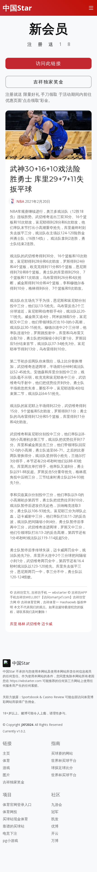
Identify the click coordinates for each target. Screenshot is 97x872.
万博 (54, 840)
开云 (54, 833)
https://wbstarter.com (26, 681)
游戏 (6, 767)
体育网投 (10, 811)
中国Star (17, 8)
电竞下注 (10, 833)
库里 (13, 623)
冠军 (54, 811)
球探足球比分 (62, 767)
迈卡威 (47, 623)
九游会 (56, 804)
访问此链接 (48, 63)
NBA (20, 201)
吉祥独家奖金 (48, 82)
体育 (6, 760)
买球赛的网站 (62, 753)
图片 (6, 774)
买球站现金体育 (15, 818)
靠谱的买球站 (13, 826)
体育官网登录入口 (17, 804)
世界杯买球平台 (63, 760)
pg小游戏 (10, 840)
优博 (54, 826)
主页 (6, 753)
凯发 (54, 818)
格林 (21, 623)
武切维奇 (33, 623)
